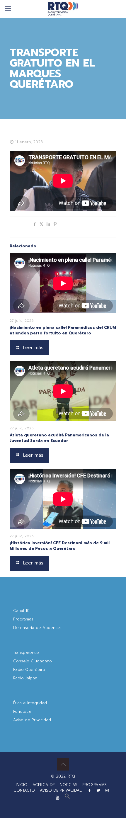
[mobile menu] (8, 9)
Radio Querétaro (29, 669)
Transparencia (26, 652)
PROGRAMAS (94, 785)
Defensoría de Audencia (37, 627)
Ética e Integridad (30, 703)
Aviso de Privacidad (32, 720)
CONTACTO (24, 790)
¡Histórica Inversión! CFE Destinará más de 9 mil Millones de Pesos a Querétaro (60, 545)
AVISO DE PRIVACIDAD (61, 790)
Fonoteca (22, 711)
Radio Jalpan (25, 678)
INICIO (22, 785)
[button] (67, 797)
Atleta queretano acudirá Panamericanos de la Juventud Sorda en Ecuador (59, 437)
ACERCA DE (44, 785)
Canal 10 (21, 610)
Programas (23, 619)
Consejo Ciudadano (32, 661)
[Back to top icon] (63, 764)
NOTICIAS (68, 785)
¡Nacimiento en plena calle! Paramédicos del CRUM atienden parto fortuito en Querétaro (63, 330)
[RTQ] (63, 9)
